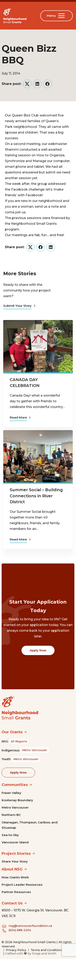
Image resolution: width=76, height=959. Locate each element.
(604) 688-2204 (20, 930)
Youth (20, 759)
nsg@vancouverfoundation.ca (30, 926)
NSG (14, 741)
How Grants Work (15, 877)
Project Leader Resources (22, 885)
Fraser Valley (11, 793)
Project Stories (16, 853)
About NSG (12, 869)
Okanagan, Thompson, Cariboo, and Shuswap (30, 825)
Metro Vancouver (15, 807)
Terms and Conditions (47, 950)
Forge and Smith (44, 953)
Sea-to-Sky (10, 835)
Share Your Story (15, 861)
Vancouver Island (15, 842)
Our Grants (12, 732)
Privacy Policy (16, 950)
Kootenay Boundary (17, 800)
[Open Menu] (62, 16)
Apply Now (38, 650)
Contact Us (12, 903)
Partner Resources (16, 892)
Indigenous (24, 750)
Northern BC (11, 815)
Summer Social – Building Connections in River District (36, 495)
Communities (15, 785)
